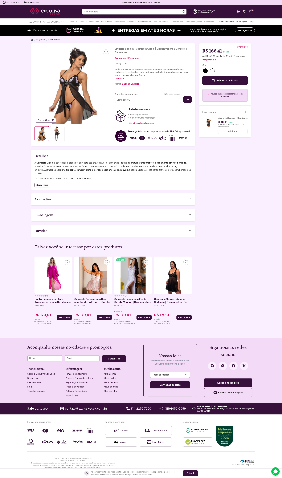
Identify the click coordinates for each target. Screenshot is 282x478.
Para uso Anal (178, 22)
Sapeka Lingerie (130, 84)
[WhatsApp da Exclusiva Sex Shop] (223, 366)
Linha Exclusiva (226, 22)
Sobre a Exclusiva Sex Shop (41, 374)
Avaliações (120, 58)
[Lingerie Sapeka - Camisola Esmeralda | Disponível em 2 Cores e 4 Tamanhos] (208, 122)
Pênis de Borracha (161, 22)
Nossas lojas (33, 378)
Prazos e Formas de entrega (79, 378)
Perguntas (133, 58)
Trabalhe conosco (36, 391)
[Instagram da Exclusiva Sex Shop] (212, 366)
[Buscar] (184, 11)
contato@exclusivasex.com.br (86, 408)
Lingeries (131, 22)
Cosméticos (119, 22)
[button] (239, 11)
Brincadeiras (106, 22)
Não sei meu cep (172, 94)
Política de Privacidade (142, 475)
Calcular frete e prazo (126, 94)
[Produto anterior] (36, 291)
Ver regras (243, 30)
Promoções (241, 22)
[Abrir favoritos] (244, 11)
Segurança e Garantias (77, 382)
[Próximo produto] (190, 291)
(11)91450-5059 (31, 2)
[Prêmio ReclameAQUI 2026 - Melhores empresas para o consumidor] (224, 436)
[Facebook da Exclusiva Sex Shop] (233, 366)
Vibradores (209, 22)
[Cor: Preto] (205, 71)
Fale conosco (34, 382)
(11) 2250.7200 (141, 408)
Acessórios (94, 22)
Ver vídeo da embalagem (141, 123)
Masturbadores (144, 22)
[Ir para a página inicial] (45, 11)
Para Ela (83, 22)
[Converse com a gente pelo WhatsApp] (275, 471)
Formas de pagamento (76, 374)
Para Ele (73, 22)
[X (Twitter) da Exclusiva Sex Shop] (244, 366)
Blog (251, 22)
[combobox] (170, 375)
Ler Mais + (119, 78)
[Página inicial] (32, 39)
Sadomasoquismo (194, 22)
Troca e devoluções (76, 386)
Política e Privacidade (76, 391)
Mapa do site (72, 395)
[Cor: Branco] (212, 71)
